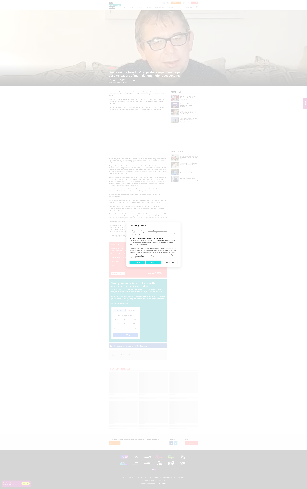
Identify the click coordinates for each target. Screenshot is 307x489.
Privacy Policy (139, 256)
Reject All (153, 262)
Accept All (137, 262)
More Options (170, 262)
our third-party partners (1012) (157, 231)
